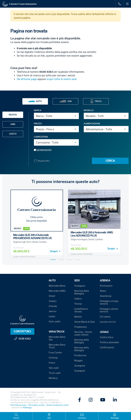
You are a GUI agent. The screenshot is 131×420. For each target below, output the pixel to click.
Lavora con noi (108, 321)
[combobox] (56, 116)
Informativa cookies (36, 405)
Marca (37, 110)
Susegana (79, 285)
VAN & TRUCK (56, 331)
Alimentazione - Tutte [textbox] (99, 129)
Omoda (53, 306)
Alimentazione (92, 124)
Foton (52, 362)
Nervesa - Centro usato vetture (83, 333)
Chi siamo (105, 316)
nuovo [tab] (13, 114)
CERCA (110, 160)
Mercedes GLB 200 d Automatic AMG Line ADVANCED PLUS (92, 234)
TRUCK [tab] (98, 101)
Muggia (78, 360)
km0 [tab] (13, 124)
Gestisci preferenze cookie (57, 405)
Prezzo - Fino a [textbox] (45, 129)
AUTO (52, 280)
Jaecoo (52, 311)
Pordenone (80, 355)
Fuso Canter (55, 352)
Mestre (78, 316)
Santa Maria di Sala (84, 321)
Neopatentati (44, 150)
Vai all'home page (27, 79)
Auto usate (54, 321)
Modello (89, 110)
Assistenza (105, 296)
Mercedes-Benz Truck (57, 346)
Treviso (78, 303)
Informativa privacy (18, 405)
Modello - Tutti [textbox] (95, 115)
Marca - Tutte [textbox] (44, 115)
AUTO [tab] (39, 101)
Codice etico (106, 337)
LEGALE (104, 332)
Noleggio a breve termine (109, 310)
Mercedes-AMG (57, 290)
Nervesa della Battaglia (81, 292)
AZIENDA (105, 280)
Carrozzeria (41, 137)
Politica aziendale (109, 342)
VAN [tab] (69, 101)
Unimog (53, 357)
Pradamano (80, 326)
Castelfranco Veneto (81, 310)
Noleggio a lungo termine (109, 302)
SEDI (76, 280)
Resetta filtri (44, 161)
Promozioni (106, 285)
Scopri (54, 251)
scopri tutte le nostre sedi (61, 79)
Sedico (78, 298)
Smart (52, 296)
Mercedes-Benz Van (57, 338)
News (103, 290)
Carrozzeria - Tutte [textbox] (47, 142)
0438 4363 (25, 338)
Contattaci (22, 331)
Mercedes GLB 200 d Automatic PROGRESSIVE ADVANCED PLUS (32, 237)
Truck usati (55, 373)
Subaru (53, 301)
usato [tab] (13, 134)
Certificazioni (107, 347)
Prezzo (38, 124)
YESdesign (27, 407)
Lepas (52, 316)
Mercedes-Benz (57, 285)
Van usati (54, 367)
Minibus (53, 378)
